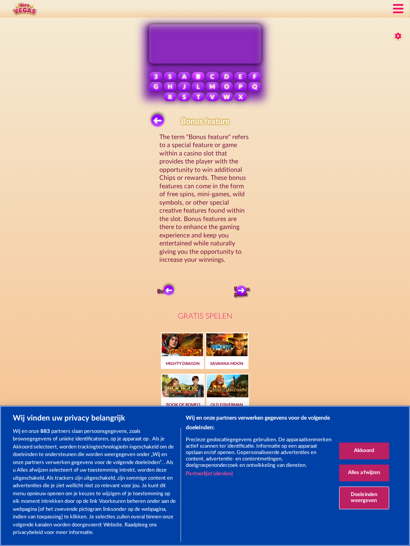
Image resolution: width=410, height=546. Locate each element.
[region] (205, 476)
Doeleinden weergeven (364, 498)
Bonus (165, 291)
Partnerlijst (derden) (209, 473)
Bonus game (241, 291)
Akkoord (364, 451)
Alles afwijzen (364, 472)
